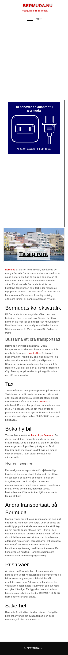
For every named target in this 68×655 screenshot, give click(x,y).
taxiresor (43, 401)
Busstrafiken (34, 353)
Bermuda (10, 269)
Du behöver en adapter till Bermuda (34, 108)
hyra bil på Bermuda (42, 435)
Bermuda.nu (37, 5)
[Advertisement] (34, 61)
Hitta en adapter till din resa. (34, 148)
